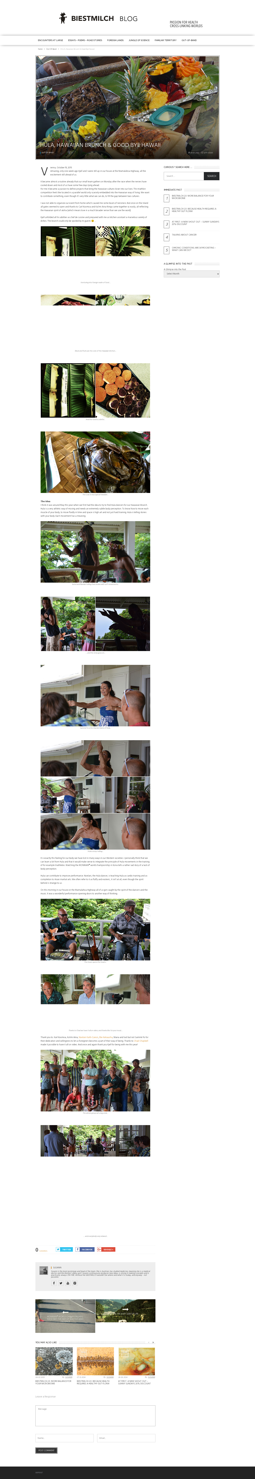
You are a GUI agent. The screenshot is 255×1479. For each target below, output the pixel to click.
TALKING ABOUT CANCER (184, 235)
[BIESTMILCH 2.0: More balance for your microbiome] (54, 1361)
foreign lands (115, 40)
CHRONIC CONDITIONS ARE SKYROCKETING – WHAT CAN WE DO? (194, 249)
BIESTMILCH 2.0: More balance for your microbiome (53, 1382)
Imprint (39, 1472)
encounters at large (50, 40)
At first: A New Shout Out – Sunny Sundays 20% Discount (134, 1382)
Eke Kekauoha (106, 1037)
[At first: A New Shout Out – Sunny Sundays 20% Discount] (136, 1361)
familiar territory (165, 40)
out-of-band (189, 40)
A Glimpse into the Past (175, 269)
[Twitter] (60, 1283)
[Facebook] (54, 1283)
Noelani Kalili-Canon (88, 1037)
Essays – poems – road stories (85, 40)
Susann (57, 1268)
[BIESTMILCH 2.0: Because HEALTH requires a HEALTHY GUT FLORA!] (95, 1361)
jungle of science (139, 40)
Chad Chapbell (141, 1041)
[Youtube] (67, 1283)
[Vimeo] (74, 1283)
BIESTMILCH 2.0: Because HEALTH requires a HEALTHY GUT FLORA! (93, 1382)
